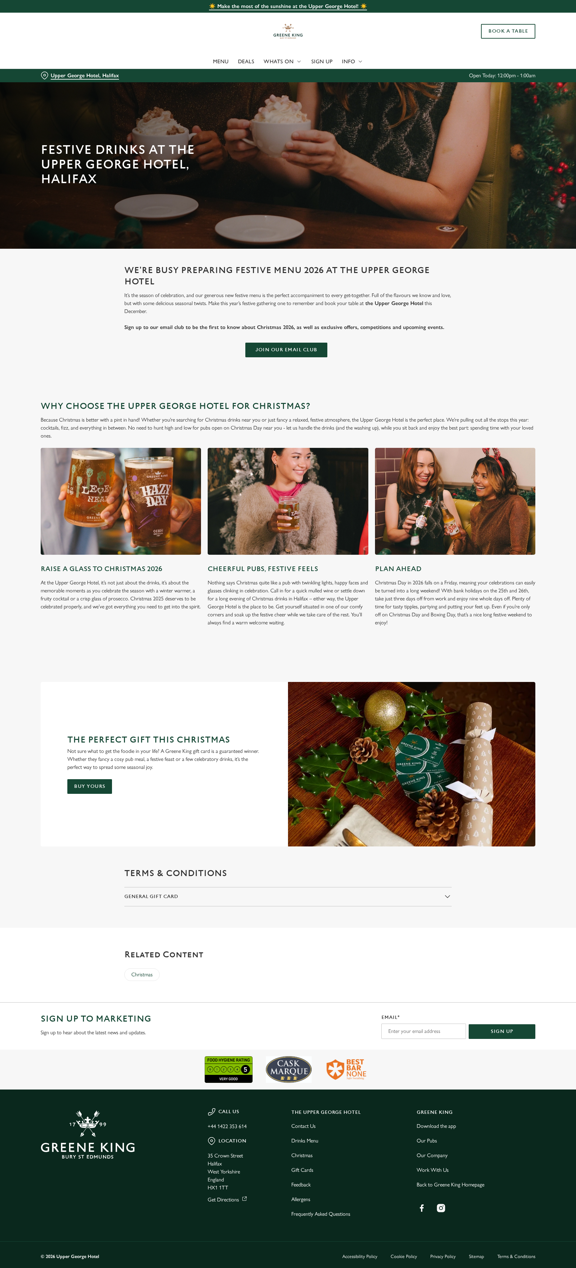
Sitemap (476, 1256)
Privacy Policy (443, 1256)
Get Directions (223, 1199)
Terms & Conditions (516, 1256)
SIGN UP (502, 1031)
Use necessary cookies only (507, 39)
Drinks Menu (304, 1140)
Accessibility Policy (359, 1256)
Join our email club (286, 350)
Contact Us (303, 1126)
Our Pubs (427, 1140)
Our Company (432, 1155)
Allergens (300, 1199)
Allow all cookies (507, 17)
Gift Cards (302, 1170)
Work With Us (433, 1170)
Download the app (436, 1126)
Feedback (301, 1184)
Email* (390, 1017)
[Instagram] (441, 1208)
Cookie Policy (404, 1256)
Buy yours (89, 786)
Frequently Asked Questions (320, 1214)
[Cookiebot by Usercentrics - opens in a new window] (56, 62)
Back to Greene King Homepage (450, 1184)
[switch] (204, 61)
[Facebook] (422, 1208)
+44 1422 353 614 (227, 1126)
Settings (355, 62)
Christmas (142, 974)
